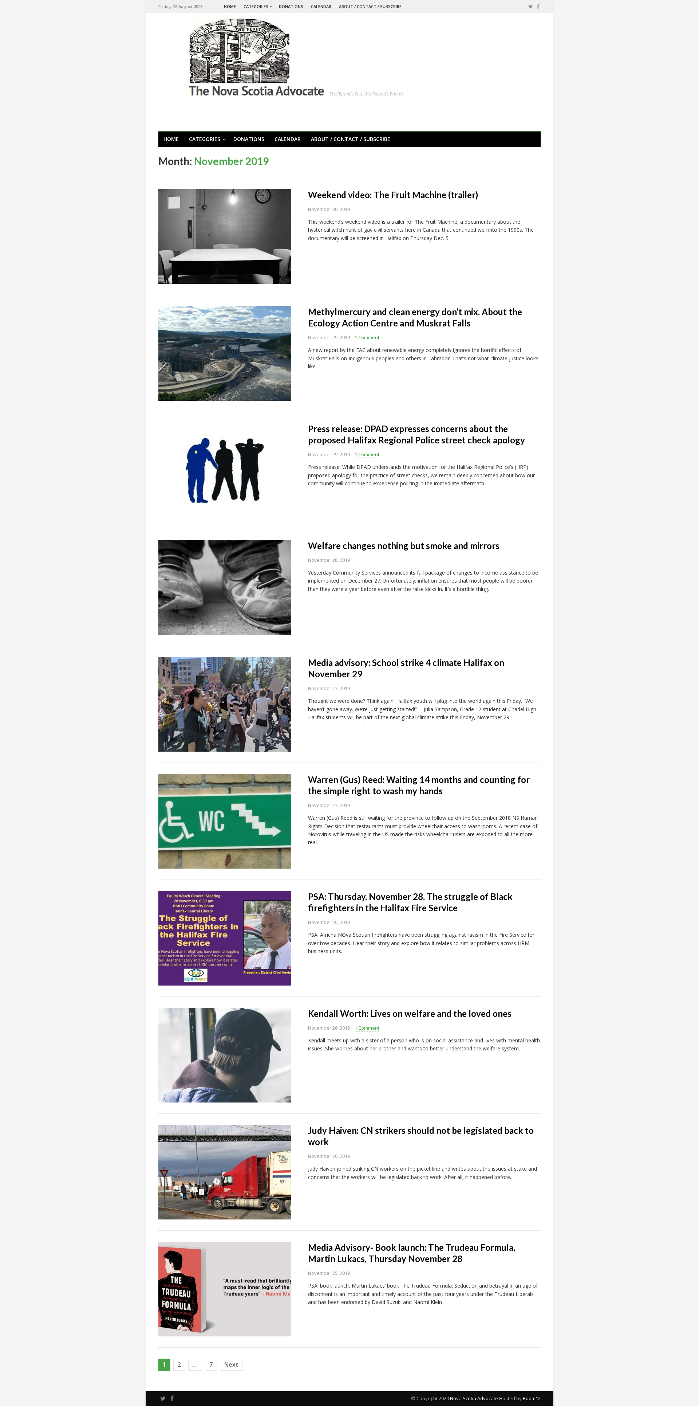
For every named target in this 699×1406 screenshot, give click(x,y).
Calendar (321, 6)
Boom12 (532, 1398)
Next (231, 1364)
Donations (291, 6)
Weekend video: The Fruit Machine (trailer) (393, 194)
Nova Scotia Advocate (474, 1398)
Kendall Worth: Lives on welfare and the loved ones (410, 1013)
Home (230, 6)
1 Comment (367, 337)
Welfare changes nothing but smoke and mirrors (403, 545)
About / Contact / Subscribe (370, 6)
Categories (256, 6)
